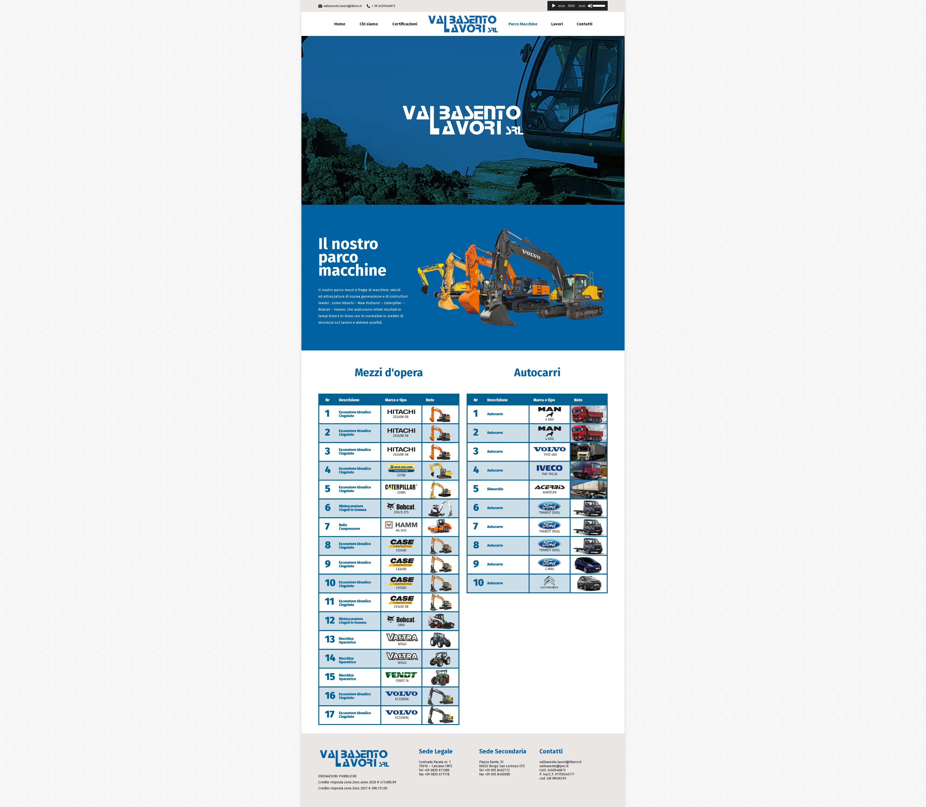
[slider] (599, 5)
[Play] (553, 5)
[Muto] (590, 5)
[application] (577, 6)
